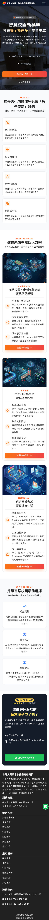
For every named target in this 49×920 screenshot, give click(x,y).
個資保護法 (20, 918)
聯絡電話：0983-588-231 (14, 899)
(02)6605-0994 (21, 903)
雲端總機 (6, 827)
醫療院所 (6, 877)
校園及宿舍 (7, 872)
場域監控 (6, 836)
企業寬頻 (6, 822)
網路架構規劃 (8, 817)
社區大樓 (6, 867)
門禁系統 (6, 841)
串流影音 (6, 846)
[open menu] (44, 3)
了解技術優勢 (24, 81)
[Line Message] (46, 807)
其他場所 (6, 882)
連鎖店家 (6, 858)
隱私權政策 (29, 918)
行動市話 (6, 831)
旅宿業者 (6, 863)
